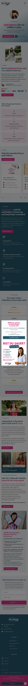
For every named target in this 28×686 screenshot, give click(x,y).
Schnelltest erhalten (14, 337)
